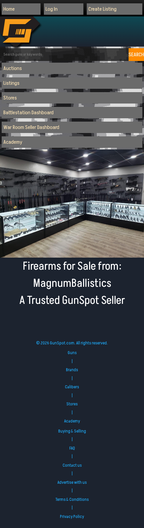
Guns (72, 353)
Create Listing (102, 9)
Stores (10, 98)
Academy (12, 142)
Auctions (12, 68)
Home (9, 9)
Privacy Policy (72, 517)
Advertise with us (72, 482)
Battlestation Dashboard (28, 112)
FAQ (72, 448)
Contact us (72, 465)
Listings (11, 83)
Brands (72, 370)
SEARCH (136, 54)
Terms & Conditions (72, 500)
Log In (52, 9)
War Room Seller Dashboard (31, 127)
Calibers (72, 387)
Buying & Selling (72, 431)
